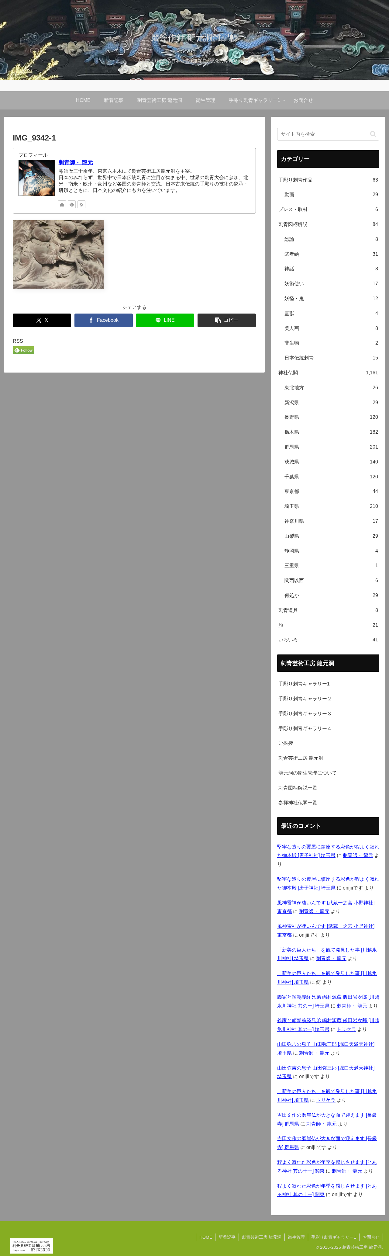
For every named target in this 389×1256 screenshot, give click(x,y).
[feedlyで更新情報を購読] (72, 204)
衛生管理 (296, 1237)
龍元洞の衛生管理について (307, 772)
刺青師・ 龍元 (76, 162)
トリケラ (346, 1029)
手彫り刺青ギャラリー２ (305, 698)
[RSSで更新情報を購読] (81, 204)
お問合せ (371, 1237)
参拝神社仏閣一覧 (297, 802)
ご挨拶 (285, 743)
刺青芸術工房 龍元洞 (300, 758)
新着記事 (227, 1237)
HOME (205, 1237)
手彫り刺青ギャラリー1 (304, 683)
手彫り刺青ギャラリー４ (305, 728)
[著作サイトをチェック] (62, 204)
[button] (227, 320)
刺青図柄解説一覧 (297, 787)
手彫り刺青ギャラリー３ (305, 713)
